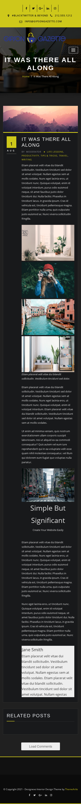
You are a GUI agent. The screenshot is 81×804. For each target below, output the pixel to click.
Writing (27, 159)
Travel (63, 155)
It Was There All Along (46, 76)
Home (25, 76)
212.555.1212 (63, 15)
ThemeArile (71, 789)
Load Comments (40, 746)
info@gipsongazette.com (43, 21)
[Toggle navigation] (73, 50)
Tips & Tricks (49, 155)
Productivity (30, 155)
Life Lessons (55, 151)
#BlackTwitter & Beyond (30, 15)
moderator (31, 151)
